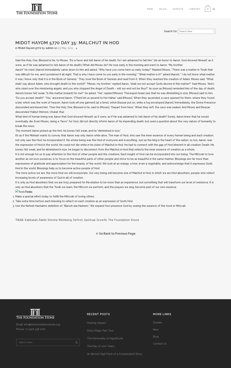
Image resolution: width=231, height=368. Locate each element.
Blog (156, 336)
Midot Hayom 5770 (29, 48)
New (156, 329)
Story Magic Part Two (100, 330)
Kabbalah (31, 219)
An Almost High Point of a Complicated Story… (115, 353)
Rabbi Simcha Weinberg (55, 219)
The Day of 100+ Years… (101, 346)
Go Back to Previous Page (116, 233)
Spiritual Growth (95, 219)
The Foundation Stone (123, 219)
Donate (157, 322)
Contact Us (160, 343)
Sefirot (78, 219)
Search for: (170, 31)
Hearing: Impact (96, 322)
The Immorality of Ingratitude (105, 338)
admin (49, 48)
